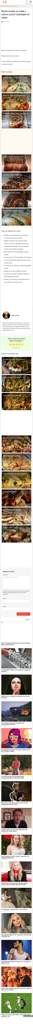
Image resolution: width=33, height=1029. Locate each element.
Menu (31, 3)
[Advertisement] (16, 34)
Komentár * (5, 574)
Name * (4, 598)
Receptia (2, 6)
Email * (4, 606)
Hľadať (26, 3)
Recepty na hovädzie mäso (11, 6)
